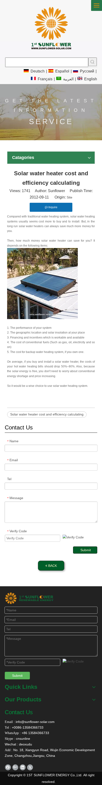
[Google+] (15, 767)
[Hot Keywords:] (92, 62)
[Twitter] (30, 767)
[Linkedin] (23, 767)
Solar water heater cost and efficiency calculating (46, 414)
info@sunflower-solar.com (35, 722)
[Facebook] (8, 767)
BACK (52, 566)
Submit (85, 550)
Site (69, 197)
